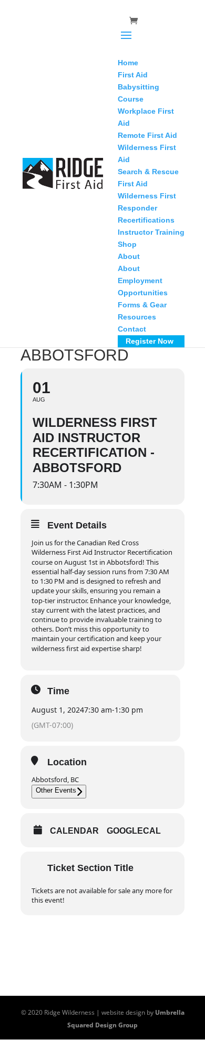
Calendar (74, 830)
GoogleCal (134, 830)
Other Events (56, 790)
